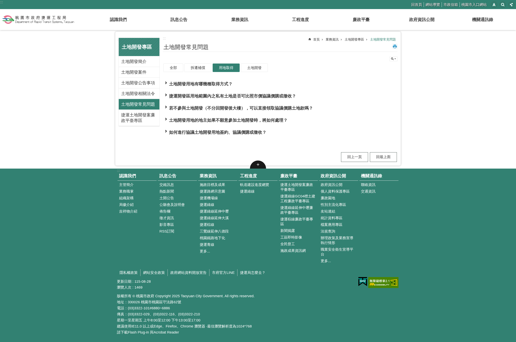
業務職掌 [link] (126, 191)
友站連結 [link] (328, 211)
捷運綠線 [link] (207, 205)
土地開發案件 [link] (134, 72)
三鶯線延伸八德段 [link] (214, 231)
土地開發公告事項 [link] (138, 82)
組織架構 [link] (126, 198)
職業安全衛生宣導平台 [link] (337, 251)
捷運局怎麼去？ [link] (252, 273)
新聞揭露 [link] (287, 231)
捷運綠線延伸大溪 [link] (214, 218)
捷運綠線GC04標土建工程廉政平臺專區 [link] (297, 198)
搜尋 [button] (503, 5)
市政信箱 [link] (450, 5)
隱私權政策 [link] (129, 273)
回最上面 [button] (383, 157)
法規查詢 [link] (328, 231)
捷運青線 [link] (207, 245)
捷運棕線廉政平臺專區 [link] (296, 221)
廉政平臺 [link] (361, 19)
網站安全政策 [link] (154, 273)
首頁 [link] (316, 39)
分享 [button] (511, 5)
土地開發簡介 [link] (134, 61)
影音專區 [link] (166, 225)
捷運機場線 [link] (209, 198)
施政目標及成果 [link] (212, 185)
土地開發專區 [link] (354, 39)
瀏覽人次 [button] (124, 287)
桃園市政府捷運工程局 (38, 19)
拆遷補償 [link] (198, 68)
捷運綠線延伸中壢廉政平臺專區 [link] (296, 210)
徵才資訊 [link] (166, 218)
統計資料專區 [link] (331, 218)
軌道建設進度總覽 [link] (254, 185)
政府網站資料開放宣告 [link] (188, 273)
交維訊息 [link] (166, 185)
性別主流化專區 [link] (333, 205)
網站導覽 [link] (432, 5)
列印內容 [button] (394, 46)
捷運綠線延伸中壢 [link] (214, 211)
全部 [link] (173, 68)
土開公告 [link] (166, 198)
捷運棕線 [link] (207, 225)
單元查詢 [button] (393, 58)
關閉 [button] (258, 165)
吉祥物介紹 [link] (128, 211)
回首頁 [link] (416, 5)
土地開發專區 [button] (137, 47)
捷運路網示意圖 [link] (212, 191)
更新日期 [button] (124, 281)
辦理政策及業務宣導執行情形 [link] (337, 240)
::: (1, 2)
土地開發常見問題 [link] (138, 104)
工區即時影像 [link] (291, 237)
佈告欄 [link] (164, 211)
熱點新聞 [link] (166, 191)
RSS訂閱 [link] (166, 231)
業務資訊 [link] (239, 19)
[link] (362, 281)
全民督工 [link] (287, 244)
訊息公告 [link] (179, 19)
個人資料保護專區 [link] (335, 191)
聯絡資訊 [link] (368, 185)
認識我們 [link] (118, 19)
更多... (205, 251)
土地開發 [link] (254, 68)
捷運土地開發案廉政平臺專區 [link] (138, 118)
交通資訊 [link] (368, 191)
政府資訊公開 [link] (422, 19)
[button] (280, 84)
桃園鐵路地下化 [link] (212, 238)
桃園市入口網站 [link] (474, 5)
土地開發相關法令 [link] (138, 93)
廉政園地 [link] (328, 198)
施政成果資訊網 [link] (293, 251)
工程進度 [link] (300, 19)
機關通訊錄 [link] (482, 19)
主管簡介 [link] (126, 185)
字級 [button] (494, 5)
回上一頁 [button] (354, 157)
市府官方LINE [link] (223, 273)
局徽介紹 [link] (126, 205)
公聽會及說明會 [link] (172, 205)
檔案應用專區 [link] (331, 225)
